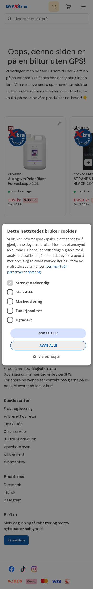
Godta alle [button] (48, 333)
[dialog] (46, 295)
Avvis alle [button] (48, 345)
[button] (46, 356)
